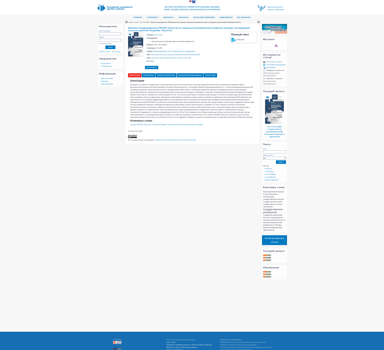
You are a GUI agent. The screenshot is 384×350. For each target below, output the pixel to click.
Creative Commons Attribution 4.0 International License (175, 140)
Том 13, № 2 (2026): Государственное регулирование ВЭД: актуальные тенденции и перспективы (274, 132)
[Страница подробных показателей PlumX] (276, 45)
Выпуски (167, 17)
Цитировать (271, 67)
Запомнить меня (106, 43)
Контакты (184, 17)
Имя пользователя (105, 31)
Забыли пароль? (104, 51)
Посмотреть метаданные (276, 65)
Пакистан (147, 124)
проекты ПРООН (136, 124)
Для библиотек (107, 84)
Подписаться (107, 66)
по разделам (270, 177)
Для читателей (107, 78)
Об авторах (148, 75)
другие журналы (272, 180)
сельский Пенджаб (159, 124)
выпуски (269, 169)
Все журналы (244, 17)
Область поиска (268, 155)
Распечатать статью (274, 62)
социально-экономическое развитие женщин (185, 124)
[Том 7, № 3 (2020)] (135, 56)
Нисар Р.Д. (158, 35)
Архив (136, 22)
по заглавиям (271, 174)
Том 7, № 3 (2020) (145, 22)
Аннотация (135, 75)
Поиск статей (170, 342)
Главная (138, 17)
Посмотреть (106, 63)
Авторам (105, 81)
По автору (269, 171)
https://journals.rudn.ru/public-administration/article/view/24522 (175, 54)
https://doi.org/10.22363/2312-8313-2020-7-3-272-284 (171, 58)
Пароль (101, 37)
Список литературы (166, 75)
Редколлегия (226, 17)
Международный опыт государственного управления (174, 51)
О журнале (152, 17)
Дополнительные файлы (190, 75)
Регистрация (116, 51)
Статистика (210, 75)
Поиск (265, 149)
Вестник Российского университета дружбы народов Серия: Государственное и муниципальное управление (192, 8)
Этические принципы (204, 17)
